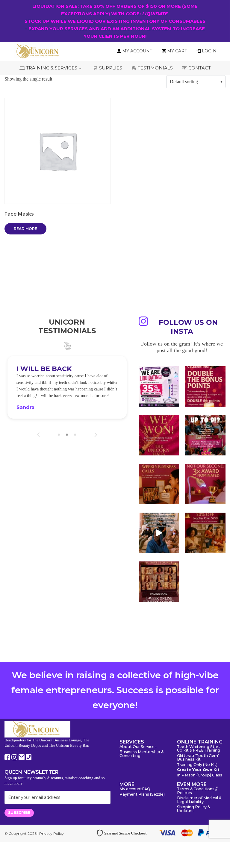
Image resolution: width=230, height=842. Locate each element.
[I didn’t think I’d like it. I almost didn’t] (159, 581)
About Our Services (138, 747)
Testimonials (155, 68)
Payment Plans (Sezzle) (142, 794)
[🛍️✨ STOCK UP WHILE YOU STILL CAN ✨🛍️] (205, 533)
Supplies (110, 68)
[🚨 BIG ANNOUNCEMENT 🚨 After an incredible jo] (159, 386)
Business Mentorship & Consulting (141, 754)
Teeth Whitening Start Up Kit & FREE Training (198, 749)
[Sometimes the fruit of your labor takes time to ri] (159, 435)
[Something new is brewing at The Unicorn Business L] (159, 484)
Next (95, 434)
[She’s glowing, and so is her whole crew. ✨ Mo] (205, 435)
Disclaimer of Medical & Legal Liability (199, 800)
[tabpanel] (67, 387)
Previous (38, 434)
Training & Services (51, 68)
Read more (25, 228)
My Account (137, 51)
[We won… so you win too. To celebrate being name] (205, 386)
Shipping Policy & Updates (193, 809)
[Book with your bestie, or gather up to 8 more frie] (159, 533)
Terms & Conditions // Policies (197, 791)
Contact (199, 68)
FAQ (146, 789)
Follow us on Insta (188, 327)
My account (130, 789)
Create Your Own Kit (198, 770)
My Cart (177, 51)
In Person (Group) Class (199, 775)
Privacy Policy (51, 833)
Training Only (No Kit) (197, 765)
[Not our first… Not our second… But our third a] (205, 484)
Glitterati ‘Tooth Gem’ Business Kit (198, 758)
